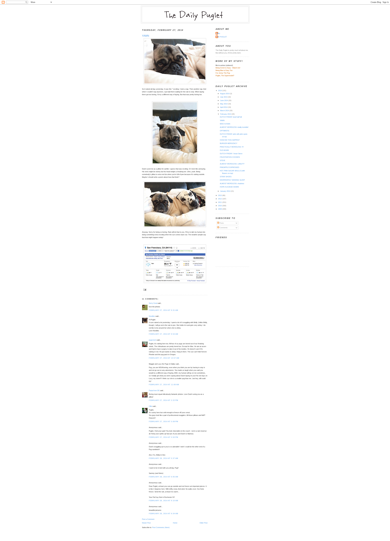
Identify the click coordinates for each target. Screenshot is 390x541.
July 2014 (224, 97)
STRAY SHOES (225, 177)
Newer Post (146, 523)
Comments (223, 228)
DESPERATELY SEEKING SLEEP (232, 180)
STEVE (222, 160)
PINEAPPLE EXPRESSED (229, 167)
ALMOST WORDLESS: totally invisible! (234, 127)
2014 (220, 90)
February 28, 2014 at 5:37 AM (163, 458)
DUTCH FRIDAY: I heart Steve (231, 153)
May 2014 (224, 104)
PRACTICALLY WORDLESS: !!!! (232, 147)
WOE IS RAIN (225, 124)
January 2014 (225, 191)
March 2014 (224, 110)
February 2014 (226, 114)
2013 (220, 195)
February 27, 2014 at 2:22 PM (163, 400)
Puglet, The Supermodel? (225, 75)
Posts (221, 223)
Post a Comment (148, 519)
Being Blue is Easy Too (224, 70)
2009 (220, 209)
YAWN (145, 35)
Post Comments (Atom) (161, 527)
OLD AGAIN (224, 150)
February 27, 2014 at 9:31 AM (163, 310)
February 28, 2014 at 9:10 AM (163, 500)
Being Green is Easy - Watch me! (228, 68)
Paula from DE (154, 390)
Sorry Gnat (153, 303)
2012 (220, 199)
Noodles (152, 316)
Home (175, 523)
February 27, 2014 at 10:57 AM (164, 358)
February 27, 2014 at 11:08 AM (164, 384)
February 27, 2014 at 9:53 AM (163, 334)
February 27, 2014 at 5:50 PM (163, 437)
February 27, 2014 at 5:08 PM (163, 421)
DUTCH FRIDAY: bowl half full (231, 117)
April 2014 (224, 107)
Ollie (150, 406)
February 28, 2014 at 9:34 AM (163, 513)
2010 (220, 206)
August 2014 (225, 93)
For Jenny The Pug (223, 73)
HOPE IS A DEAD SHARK (229, 187)
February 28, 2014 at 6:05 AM (163, 477)
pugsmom (152, 340)
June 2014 (224, 100)
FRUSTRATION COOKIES (230, 157)
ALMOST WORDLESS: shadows (232, 183)
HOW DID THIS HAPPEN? (230, 140)
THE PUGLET (221, 37)
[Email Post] (144, 289)
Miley (218, 33)
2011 (220, 202)
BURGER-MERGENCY (228, 143)
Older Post (203, 523)
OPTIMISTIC (224, 131)
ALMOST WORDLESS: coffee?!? (232, 164)
